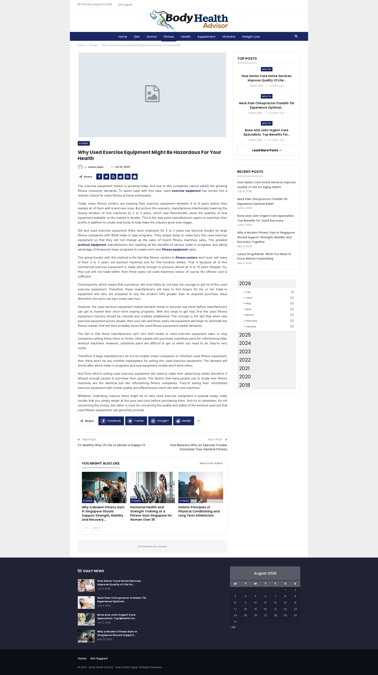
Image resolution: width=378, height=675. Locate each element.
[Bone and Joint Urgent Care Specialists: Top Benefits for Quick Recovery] (86, 619)
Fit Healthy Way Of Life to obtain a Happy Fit (111, 445)
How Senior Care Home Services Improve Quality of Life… (267, 78)
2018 (244, 385)
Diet (137, 36)
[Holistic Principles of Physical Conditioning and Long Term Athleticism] (200, 487)
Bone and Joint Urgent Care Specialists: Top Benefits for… (266, 132)
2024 (245, 343)
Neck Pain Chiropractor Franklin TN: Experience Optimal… (266, 105)
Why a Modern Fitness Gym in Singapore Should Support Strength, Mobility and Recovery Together (266, 237)
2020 (245, 376)
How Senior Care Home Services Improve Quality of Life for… (119, 582)
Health (186, 36)
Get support (125, 4)
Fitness (169, 36)
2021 (244, 368)
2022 (245, 360)
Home (122, 36)
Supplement (206, 36)
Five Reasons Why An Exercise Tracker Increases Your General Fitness (198, 447)
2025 (245, 334)
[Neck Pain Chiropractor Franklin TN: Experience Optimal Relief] (86, 602)
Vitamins (228, 36)
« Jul (232, 627)
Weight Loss (251, 36)
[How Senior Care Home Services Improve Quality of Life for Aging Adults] (86, 585)
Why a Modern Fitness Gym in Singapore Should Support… (117, 633)
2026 (245, 283)
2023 (245, 351)
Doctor (152, 36)
